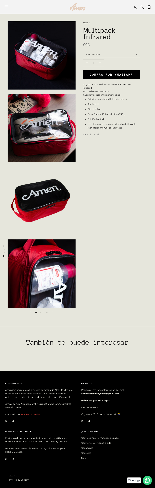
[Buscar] (142, 6)
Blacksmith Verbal (31, 414)
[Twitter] (94, 134)
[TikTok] (13, 421)
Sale (83, 458)
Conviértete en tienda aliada (96, 443)
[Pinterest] (98, 134)
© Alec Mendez (13, 476)
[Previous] (30, 312)
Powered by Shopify (18, 479)
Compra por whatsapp (111, 74)
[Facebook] (90, 134)
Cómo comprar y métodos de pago (100, 438)
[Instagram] (6, 421)
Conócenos (87, 448)
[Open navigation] (6, 7)
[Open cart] (149, 7)
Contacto (86, 453)
